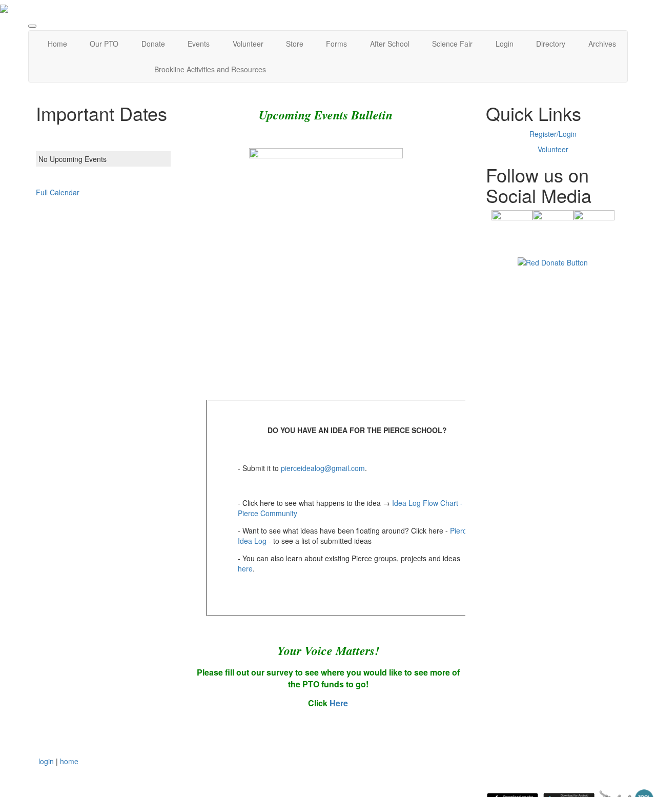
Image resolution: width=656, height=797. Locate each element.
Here (339, 703)
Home (57, 43)
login (46, 761)
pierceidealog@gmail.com (323, 468)
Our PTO (104, 43)
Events (199, 43)
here (245, 568)
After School (389, 43)
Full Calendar (57, 192)
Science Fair (452, 43)
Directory (550, 43)
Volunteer (248, 43)
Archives (602, 43)
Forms (336, 43)
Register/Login (553, 134)
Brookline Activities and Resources (210, 69)
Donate (153, 43)
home (69, 761)
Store (294, 43)
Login (505, 43)
